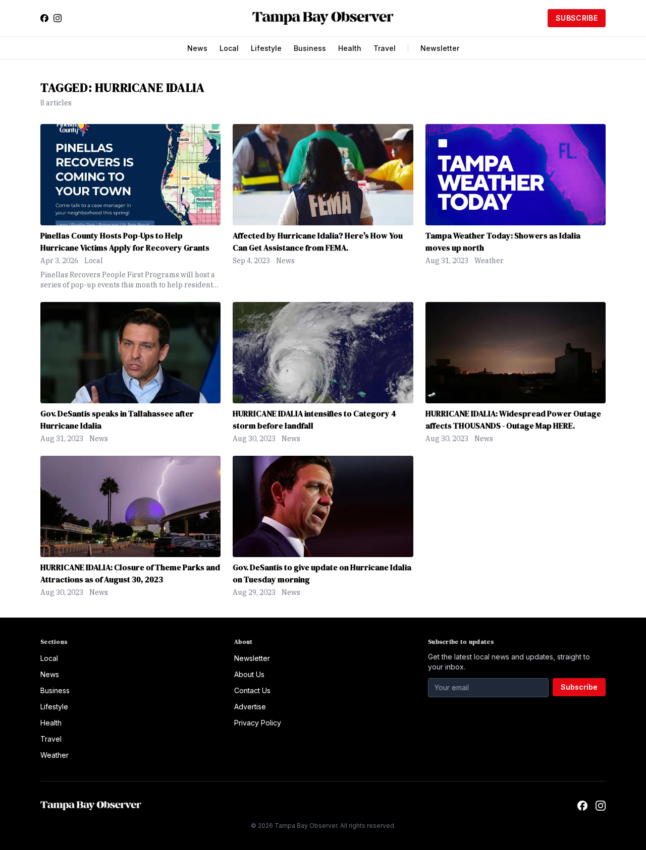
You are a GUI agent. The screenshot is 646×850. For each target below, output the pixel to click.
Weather (489, 260)
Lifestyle (266, 48)
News (197, 48)
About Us (249, 674)
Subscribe (577, 18)
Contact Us (252, 690)
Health (349, 48)
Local (229, 48)
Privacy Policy (257, 722)
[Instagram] (57, 18)
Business (310, 48)
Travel (384, 48)
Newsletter (439, 48)
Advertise (250, 706)
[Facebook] (44, 18)
